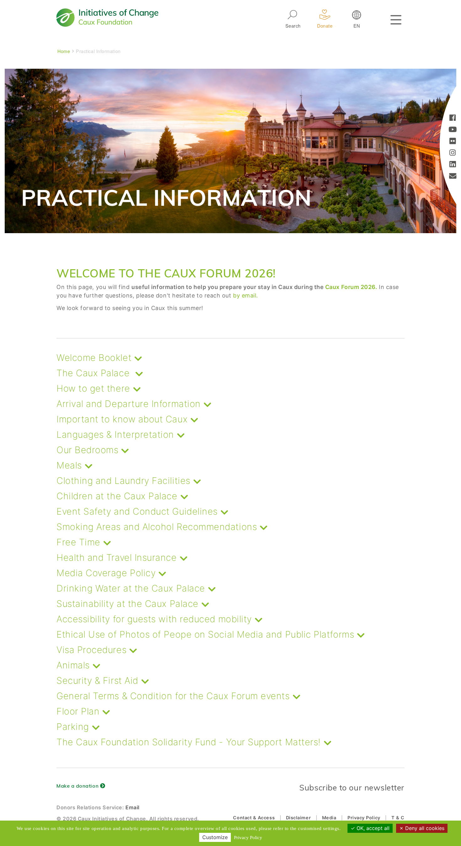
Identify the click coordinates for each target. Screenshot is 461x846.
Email (132, 807)
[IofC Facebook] (452, 118)
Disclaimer (298, 817)
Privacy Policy (363, 817)
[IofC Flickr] (452, 141)
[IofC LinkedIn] (452, 165)
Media (329, 817)
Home (63, 51)
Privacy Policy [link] (248, 837)
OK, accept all (372, 828)
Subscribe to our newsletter (352, 787)
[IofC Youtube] (452, 130)
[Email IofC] (453, 176)
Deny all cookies (424, 828)
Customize (215, 837)
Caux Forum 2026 (350, 287)
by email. (245, 295)
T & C (398, 817)
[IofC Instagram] (452, 153)
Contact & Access (254, 817)
